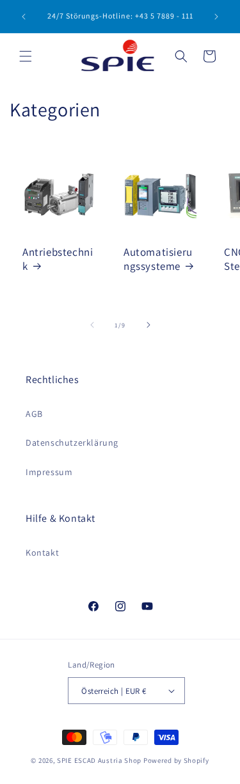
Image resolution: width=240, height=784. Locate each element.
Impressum (49, 472)
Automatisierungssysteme (158, 258)
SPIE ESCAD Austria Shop (99, 760)
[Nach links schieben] (92, 325)
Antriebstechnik (57, 258)
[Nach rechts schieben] (148, 325)
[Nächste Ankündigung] (216, 17)
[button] (26, 56)
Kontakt (42, 552)
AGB (34, 413)
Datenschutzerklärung (72, 442)
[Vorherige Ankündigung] (24, 17)
